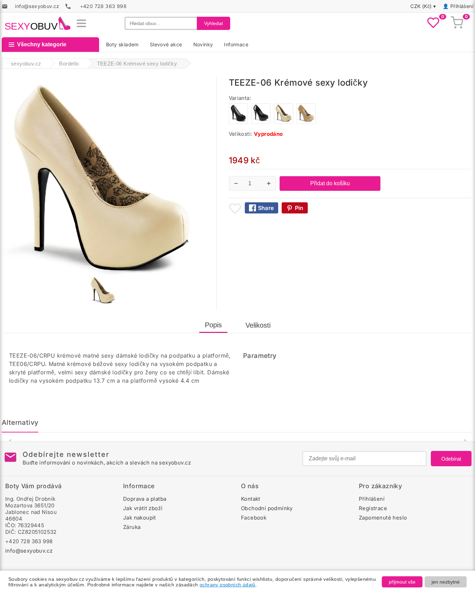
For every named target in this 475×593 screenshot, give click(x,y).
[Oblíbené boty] (433, 23)
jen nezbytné (446, 582)
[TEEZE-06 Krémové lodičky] (283, 122)
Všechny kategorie (41, 44)
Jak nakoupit (139, 517)
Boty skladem (122, 44)
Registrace (373, 508)
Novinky (203, 44)
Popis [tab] (213, 325)
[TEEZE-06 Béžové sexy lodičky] (306, 122)
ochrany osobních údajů (228, 584)
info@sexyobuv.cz (29, 550)
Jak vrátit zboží (142, 508)
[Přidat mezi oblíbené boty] (235, 208)
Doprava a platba (144, 499)
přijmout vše (402, 582)
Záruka (131, 527)
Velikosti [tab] (258, 325)
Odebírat (451, 459)
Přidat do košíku (330, 183)
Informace (236, 44)
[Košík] (457, 23)
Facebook (253, 517)
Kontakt (250, 499)
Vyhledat (213, 23)
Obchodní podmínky (267, 508)
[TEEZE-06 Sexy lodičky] (238, 122)
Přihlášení (461, 6)
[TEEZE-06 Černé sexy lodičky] (261, 122)
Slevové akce (166, 44)
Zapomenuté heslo (383, 517)
